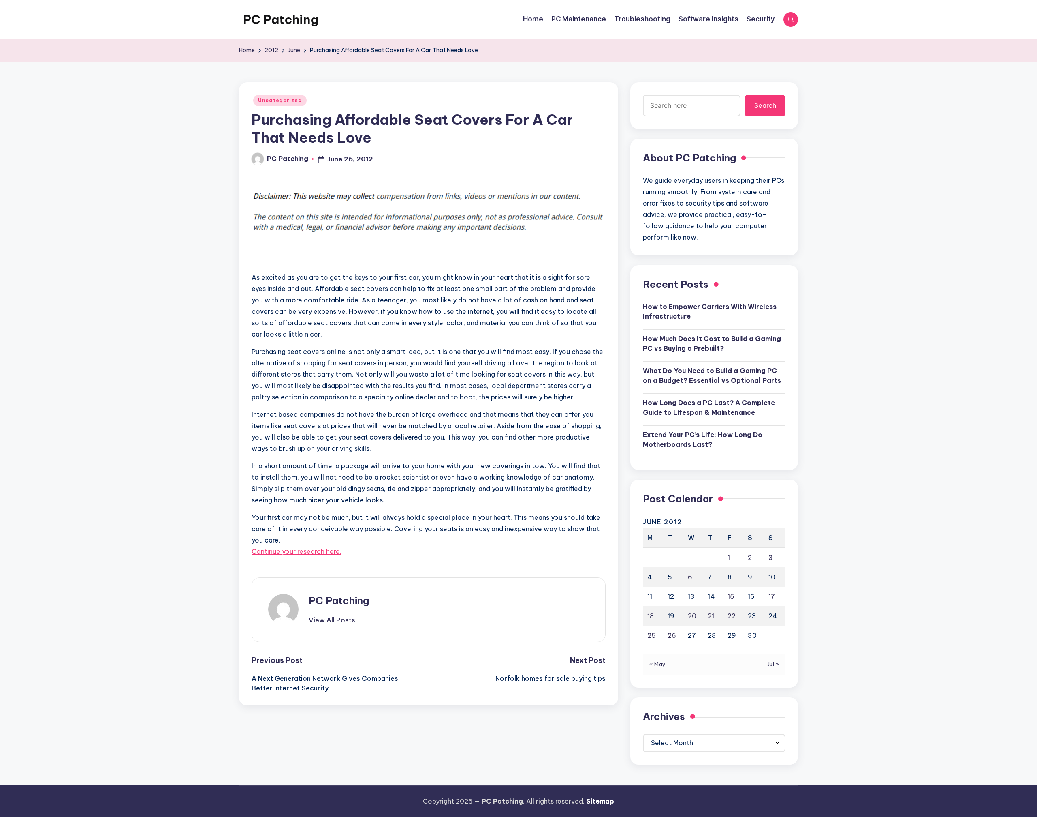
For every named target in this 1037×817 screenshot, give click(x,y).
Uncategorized (280, 100)
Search (765, 105)
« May (657, 664)
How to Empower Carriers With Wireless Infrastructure (710, 311)
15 (731, 596)
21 (711, 616)
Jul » (773, 664)
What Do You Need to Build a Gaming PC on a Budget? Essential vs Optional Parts (712, 375)
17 (771, 596)
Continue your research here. (296, 551)
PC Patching (280, 19)
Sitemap (600, 801)
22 (732, 616)
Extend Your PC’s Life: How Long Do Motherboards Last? (702, 439)
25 (651, 635)
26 (672, 635)
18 (650, 616)
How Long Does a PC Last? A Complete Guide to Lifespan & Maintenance (709, 407)
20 (692, 616)
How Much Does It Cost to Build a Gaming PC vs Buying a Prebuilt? (712, 343)
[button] (332, 620)
